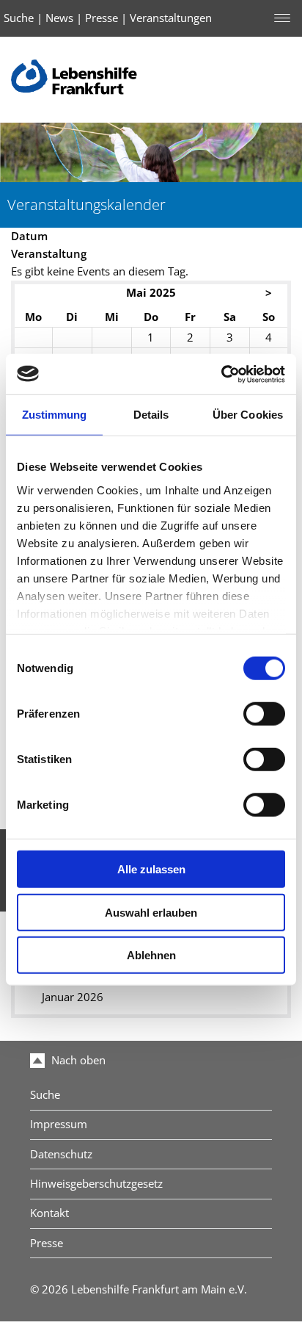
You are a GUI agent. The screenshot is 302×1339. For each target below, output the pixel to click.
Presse (101, 18)
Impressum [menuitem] (58, 1124)
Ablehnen (151, 955)
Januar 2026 (72, 997)
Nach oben (77, 1060)
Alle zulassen (151, 869)
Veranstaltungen (171, 18)
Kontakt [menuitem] (49, 1213)
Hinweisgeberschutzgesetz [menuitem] (96, 1183)
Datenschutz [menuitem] (61, 1154)
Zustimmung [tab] (54, 414)
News (59, 18)
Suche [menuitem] (45, 1094)
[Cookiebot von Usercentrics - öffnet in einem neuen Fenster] (221, 373)
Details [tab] (151, 414)
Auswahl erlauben (151, 912)
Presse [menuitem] (46, 1243)
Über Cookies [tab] (248, 414)
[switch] (264, 714)
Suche (19, 18)
